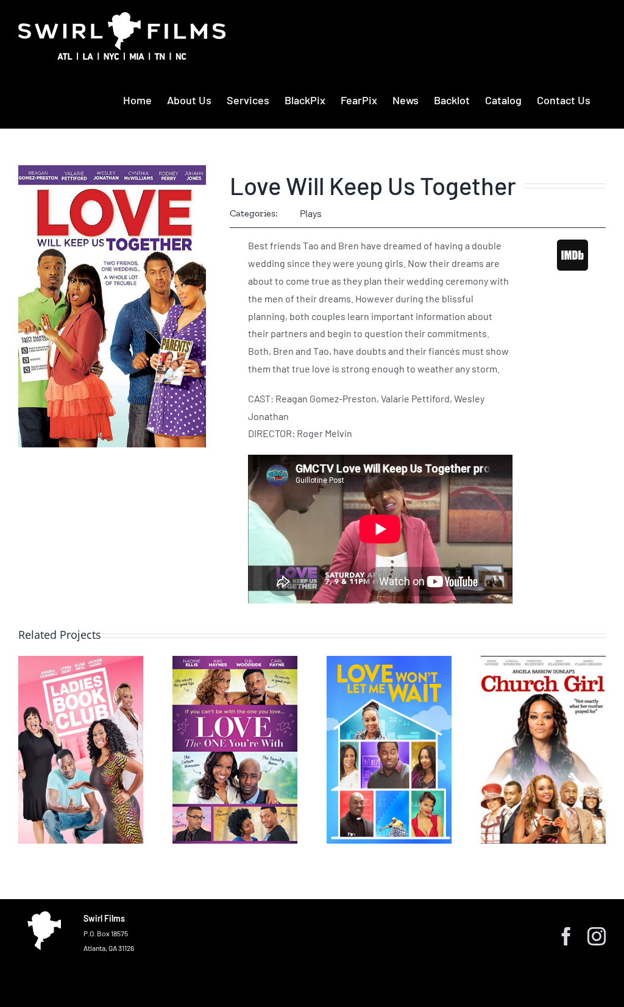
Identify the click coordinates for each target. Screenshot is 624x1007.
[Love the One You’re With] (234, 750)
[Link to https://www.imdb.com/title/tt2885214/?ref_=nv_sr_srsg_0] (572, 254)
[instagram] (596, 936)
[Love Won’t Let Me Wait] (389, 750)
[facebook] (566, 936)
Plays (311, 213)
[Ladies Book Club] (80, 750)
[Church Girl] (543, 750)
